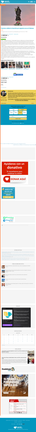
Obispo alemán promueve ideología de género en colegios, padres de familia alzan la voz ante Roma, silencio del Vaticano (19, 284)
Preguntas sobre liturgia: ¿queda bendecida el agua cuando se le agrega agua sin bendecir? (17, 265)
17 (13, 339)
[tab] (13, 400)
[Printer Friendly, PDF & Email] (3, 39)
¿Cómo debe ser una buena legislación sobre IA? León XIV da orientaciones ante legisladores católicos (16, 254)
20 (27, 339)
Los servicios (20, 420)
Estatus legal (28, 420)
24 (13, 341)
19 (22, 339)
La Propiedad (15, 420)
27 (27, 341)
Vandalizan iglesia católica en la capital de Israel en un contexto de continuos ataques (13, 259)
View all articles (3, 87)
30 (8, 343)
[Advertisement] (18, 136)
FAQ (12, 420)
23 (8, 341)
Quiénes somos (8, 420)
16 (8, 339)
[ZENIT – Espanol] (10, 2)
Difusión (24, 420)
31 (13, 343)
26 (22, 341)
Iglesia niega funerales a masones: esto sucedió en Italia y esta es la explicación (16, 274)
